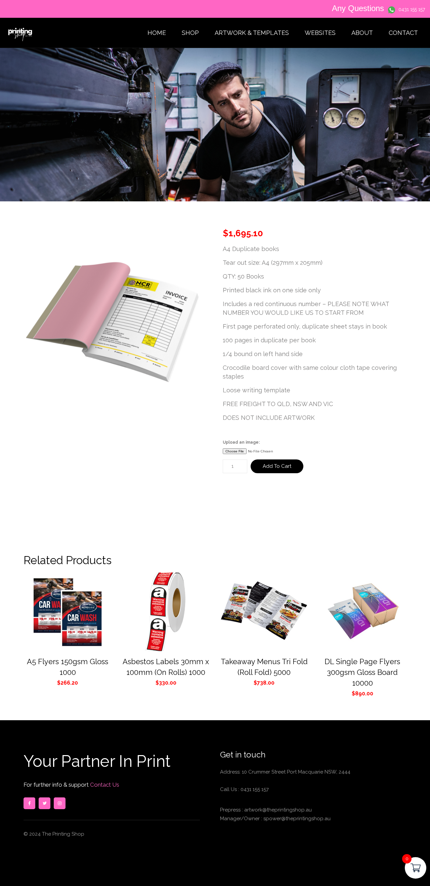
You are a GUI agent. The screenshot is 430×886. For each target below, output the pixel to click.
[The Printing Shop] (20, 33)
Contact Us (104, 784)
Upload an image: (241, 442)
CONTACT (403, 32)
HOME (156, 32)
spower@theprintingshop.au (296, 819)
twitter (44, 803)
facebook (29, 803)
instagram (60, 803)
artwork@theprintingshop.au (277, 810)
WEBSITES (320, 32)
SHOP (190, 32)
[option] (116, 321)
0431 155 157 (411, 9)
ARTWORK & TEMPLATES (252, 32)
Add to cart (277, 466)
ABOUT (362, 32)
